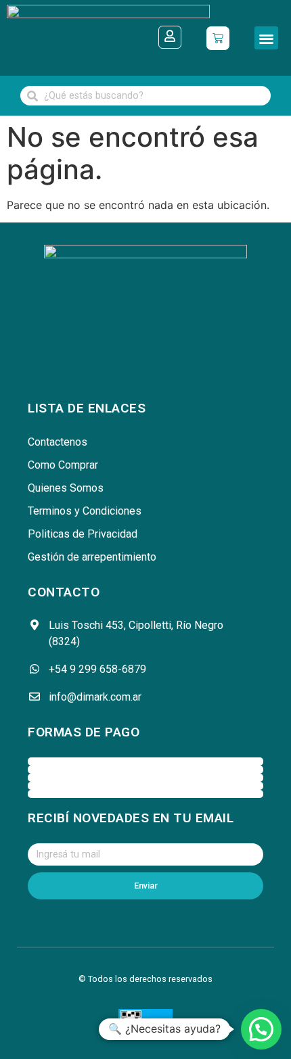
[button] (266, 38)
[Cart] (218, 38)
